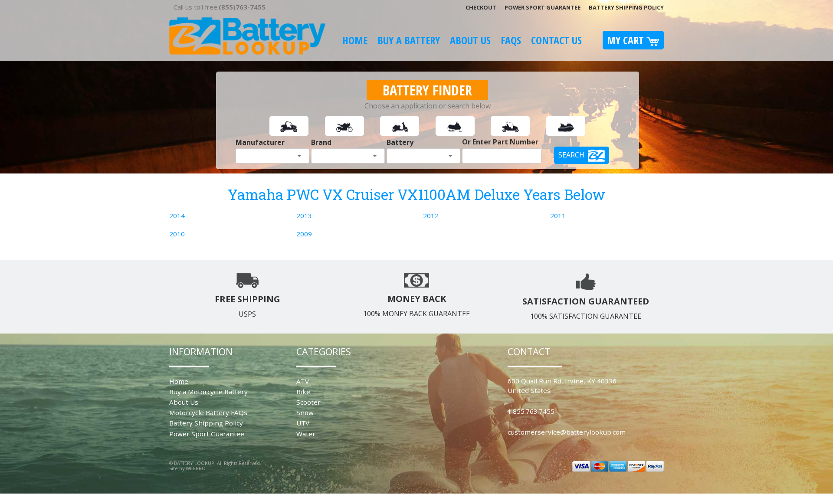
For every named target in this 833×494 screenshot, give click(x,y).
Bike (303, 391)
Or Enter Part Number (500, 142)
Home (354, 40)
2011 (558, 215)
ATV (302, 381)
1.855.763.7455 (531, 411)
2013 (304, 215)
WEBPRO (196, 468)
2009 (304, 233)
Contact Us (556, 40)
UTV (302, 423)
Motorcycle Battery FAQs (208, 412)
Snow (305, 412)
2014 (177, 215)
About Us (470, 40)
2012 (431, 215)
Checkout (481, 7)
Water (305, 433)
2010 (177, 233)
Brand (321, 142)
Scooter (308, 402)
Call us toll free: (220, 7)
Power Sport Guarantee (542, 7)
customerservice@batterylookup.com (567, 432)
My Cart (626, 40)
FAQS (511, 40)
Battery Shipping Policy (626, 7)
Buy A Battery (408, 40)
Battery (400, 142)
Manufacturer (260, 142)
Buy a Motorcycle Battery (208, 391)
